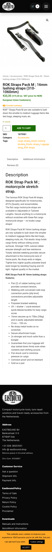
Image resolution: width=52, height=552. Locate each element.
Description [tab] (12, 159)
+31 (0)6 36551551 (12, 445)
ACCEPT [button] (26, 547)
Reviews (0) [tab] (12, 165)
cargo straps (24, 141)
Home (5, 76)
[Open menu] (46, 6)
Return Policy (9, 502)
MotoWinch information (14, 528)
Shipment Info (9, 476)
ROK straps (29, 147)
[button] (47, 20)
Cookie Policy (9, 506)
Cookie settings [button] (37, 542)
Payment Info (9, 480)
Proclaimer (7, 511)
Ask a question (10, 471)
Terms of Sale (9, 493)
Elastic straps (32, 144)
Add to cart (24, 128)
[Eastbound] (8, 6)
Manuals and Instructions (15, 523)
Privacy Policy (9, 497)
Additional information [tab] (34, 159)
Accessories (16, 76)
